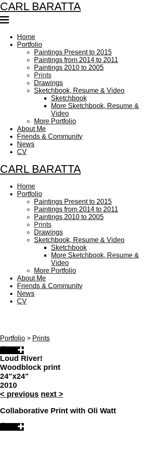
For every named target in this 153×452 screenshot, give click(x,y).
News (25, 132)
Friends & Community (48, 126)
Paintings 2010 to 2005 (67, 64)
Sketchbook (67, 92)
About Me (32, 119)
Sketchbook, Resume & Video (76, 85)
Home (26, 37)
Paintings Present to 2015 (70, 51)
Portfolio (29, 44)
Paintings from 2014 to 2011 (73, 57)
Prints (41, 71)
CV (21, 139)
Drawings (47, 78)
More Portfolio (55, 112)
